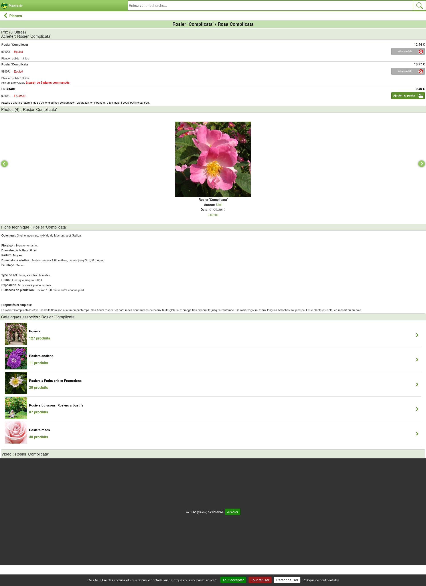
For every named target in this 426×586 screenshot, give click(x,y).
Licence (213, 214)
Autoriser (232, 512)
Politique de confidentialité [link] (321, 580)
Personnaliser (287, 579)
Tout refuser (260, 579)
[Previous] (4, 163)
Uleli (219, 204)
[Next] (421, 163)
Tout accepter (233, 579)
